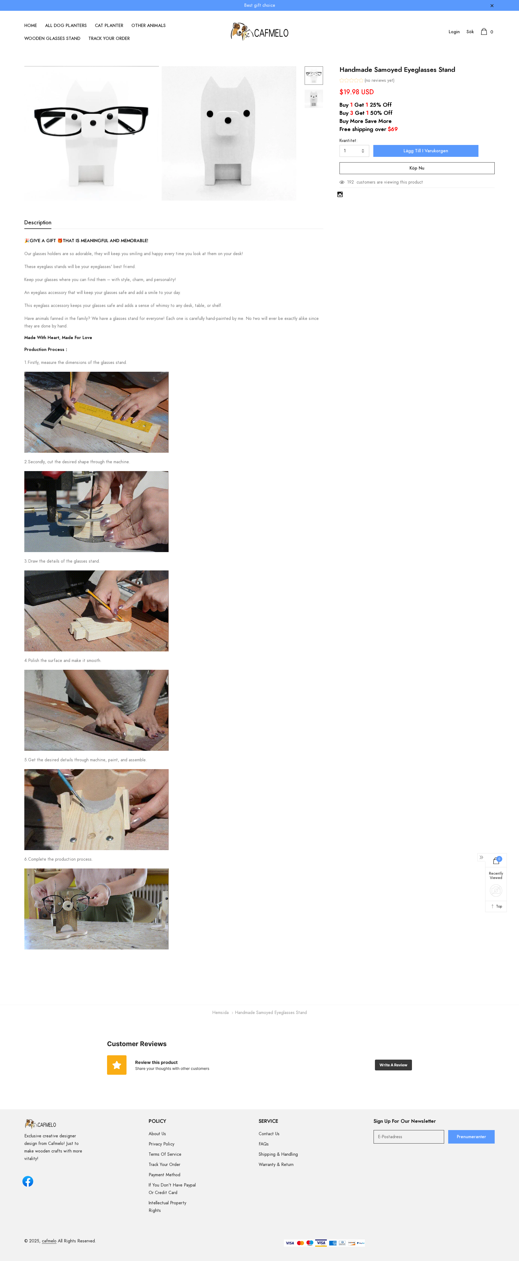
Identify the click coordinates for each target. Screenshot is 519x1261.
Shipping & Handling (278, 1154)
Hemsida (220, 1012)
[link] (314, 75)
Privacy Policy (161, 1144)
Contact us (269, 1134)
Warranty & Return (276, 1164)
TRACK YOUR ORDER (109, 38)
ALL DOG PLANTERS (66, 25)
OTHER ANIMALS (148, 25)
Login (454, 32)
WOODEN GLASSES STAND (52, 38)
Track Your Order (164, 1164)
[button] (367, 81)
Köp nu (417, 168)
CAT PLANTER (109, 25)
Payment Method (164, 1175)
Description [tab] (37, 222)
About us (157, 1134)
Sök (470, 32)
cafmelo (49, 1241)
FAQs (264, 1144)
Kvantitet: (349, 140)
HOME (30, 25)
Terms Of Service (165, 1154)
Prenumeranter (471, 1137)
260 (351, 182)
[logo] (259, 32)
